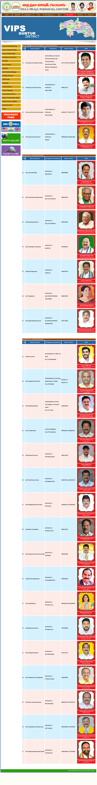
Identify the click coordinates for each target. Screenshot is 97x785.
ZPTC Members (49, 15)
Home (7, 15)
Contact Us (91, 15)
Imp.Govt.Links (7, 105)
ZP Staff (5, 61)
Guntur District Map (8, 53)
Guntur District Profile (9, 50)
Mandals (5, 68)
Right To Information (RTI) (10, 97)
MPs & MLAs (69, 15)
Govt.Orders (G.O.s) (8, 94)
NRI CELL (80, 15)
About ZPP (17, 15)
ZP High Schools (7, 75)
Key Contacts (6, 64)
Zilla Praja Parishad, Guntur (87, 770)
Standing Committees (9, 57)
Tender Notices (7, 86)
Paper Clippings (7, 90)
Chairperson (28, 15)
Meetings (5, 83)
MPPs (59, 15)
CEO (38, 15)
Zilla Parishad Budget (9, 72)
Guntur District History (9, 46)
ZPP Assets (6, 79)
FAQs (4, 109)
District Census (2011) (9, 101)
